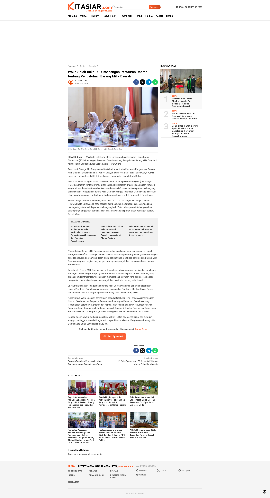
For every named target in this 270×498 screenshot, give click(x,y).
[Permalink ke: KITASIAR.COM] (71, 82)
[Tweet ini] (142, 82)
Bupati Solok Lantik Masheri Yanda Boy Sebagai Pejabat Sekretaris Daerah (182, 102)
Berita (174, 96)
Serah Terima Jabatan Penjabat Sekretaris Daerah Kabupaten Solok (184, 116)
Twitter (163, 471)
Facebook (143, 471)
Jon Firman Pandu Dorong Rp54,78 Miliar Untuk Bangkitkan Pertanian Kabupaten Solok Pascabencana (185, 130)
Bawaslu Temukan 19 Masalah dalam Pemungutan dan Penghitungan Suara (85, 361)
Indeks (71, 475)
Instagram (186, 471)
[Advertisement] (135, 41)
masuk (82, 454)
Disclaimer (73, 482)
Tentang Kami (75, 471)
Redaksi (93, 471)
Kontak (114, 471)
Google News (140, 329)
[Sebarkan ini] (136, 82)
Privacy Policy (96, 475)
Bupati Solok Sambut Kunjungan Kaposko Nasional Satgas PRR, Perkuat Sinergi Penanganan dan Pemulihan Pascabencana (81, 402)
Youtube (142, 475)
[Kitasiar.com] (90, 7)
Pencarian (154, 7)
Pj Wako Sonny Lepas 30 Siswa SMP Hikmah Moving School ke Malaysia (138, 361)
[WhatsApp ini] (155, 82)
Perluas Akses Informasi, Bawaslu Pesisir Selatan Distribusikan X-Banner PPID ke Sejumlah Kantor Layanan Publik (112, 435)
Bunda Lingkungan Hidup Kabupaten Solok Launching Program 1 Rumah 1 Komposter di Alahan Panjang (112, 232)
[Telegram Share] (149, 82)
